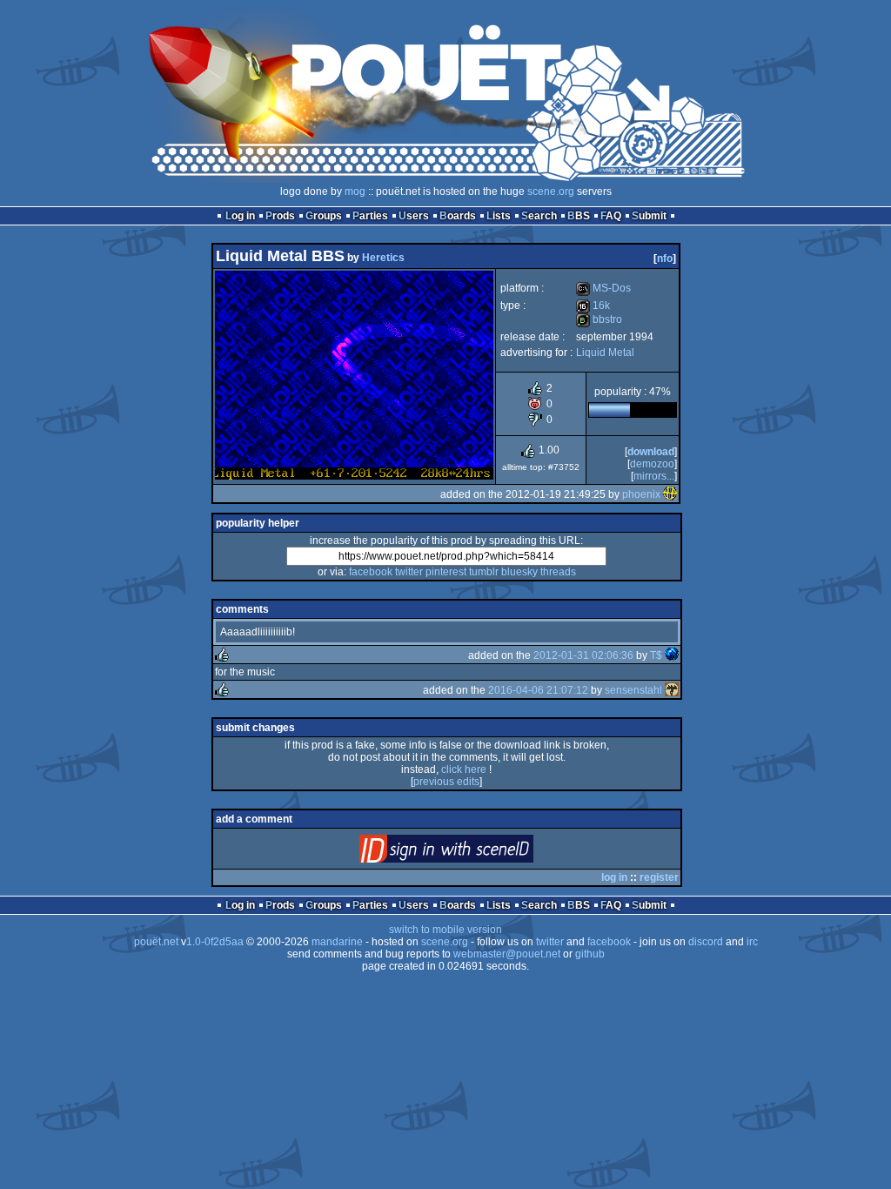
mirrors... (653, 476)
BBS (578, 216)
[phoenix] (670, 494)
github (590, 954)
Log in (240, 216)
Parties (370, 216)
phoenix (641, 494)
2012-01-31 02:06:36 (583, 655)
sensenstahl (633, 690)
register (659, 877)
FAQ (610, 216)
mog (355, 191)
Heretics (383, 258)
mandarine (337, 942)
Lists (498, 216)
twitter (409, 572)
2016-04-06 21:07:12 (538, 690)
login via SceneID (475, 853)
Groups (323, 216)
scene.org (550, 191)
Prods (280, 216)
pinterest (445, 572)
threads (558, 572)
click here (463, 769)
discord (705, 942)
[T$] (672, 655)
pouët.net (156, 942)
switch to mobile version (445, 930)
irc (752, 942)
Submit (649, 216)
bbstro (599, 319)
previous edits (446, 782)
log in (614, 877)
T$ (656, 655)
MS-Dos (603, 288)
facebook (370, 572)
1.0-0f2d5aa (215, 942)
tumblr (484, 572)
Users (414, 216)
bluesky (519, 572)
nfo (665, 258)
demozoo (652, 464)
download (650, 452)
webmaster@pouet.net (506, 954)
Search (539, 216)
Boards (457, 216)
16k (593, 305)
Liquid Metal (605, 352)
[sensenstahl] (672, 690)
